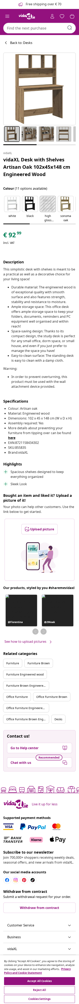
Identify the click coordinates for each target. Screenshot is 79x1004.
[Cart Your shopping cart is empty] (72, 16)
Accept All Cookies (39, 981)
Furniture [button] (12, 663)
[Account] (52, 16)
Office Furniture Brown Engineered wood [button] (27, 719)
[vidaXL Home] (27, 16)
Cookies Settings (39, 999)
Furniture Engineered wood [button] (25, 674)
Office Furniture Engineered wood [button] (27, 708)
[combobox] (39, 28)
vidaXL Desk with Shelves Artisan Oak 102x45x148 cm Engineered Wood (36, 166)
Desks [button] (58, 719)
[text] (12, 235)
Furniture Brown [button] (39, 663)
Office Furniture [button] (17, 697)
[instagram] (16, 880)
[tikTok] (33, 880)
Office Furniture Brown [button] (51, 697)
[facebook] (7, 880)
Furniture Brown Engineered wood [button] (27, 686)
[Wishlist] (62, 16)
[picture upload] (39, 557)
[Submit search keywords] (69, 27)
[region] (39, 979)
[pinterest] (24, 880)
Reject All (39, 990)
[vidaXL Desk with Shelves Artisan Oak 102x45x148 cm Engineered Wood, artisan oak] (39, 89)
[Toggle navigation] (7, 16)
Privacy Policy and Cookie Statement (37, 971)
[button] (12, 209)
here (11, 438)
